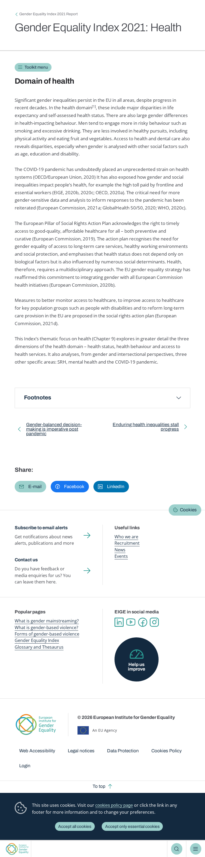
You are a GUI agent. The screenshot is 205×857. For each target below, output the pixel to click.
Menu (196, 849)
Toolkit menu (36, 67)
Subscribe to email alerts (41, 527)
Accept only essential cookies (132, 826)
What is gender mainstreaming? (47, 621)
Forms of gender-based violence (47, 634)
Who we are (126, 537)
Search (177, 849)
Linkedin (119, 622)
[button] (30, 486)
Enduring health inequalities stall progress (144, 428)
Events (121, 556)
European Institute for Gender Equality (17, 849)
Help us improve (136, 667)
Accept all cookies (74, 826)
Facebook (142, 622)
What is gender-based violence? (46, 627)
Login (24, 765)
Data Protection (123, 750)
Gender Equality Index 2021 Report (48, 14)
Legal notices (81, 750)
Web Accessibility (37, 750)
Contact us (26, 559)
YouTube (130, 622)
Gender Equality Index (37, 640)
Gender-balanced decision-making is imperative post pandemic (54, 430)
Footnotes (37, 397)
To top (99, 786)
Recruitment (127, 543)
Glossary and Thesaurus (39, 647)
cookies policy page (114, 805)
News (120, 550)
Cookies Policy (166, 750)
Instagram (154, 622)
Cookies (188, 509)
